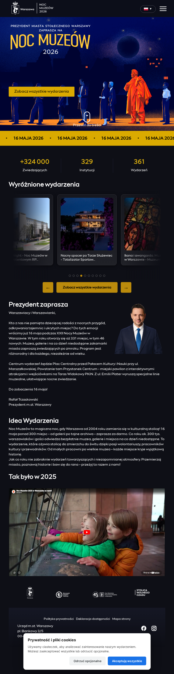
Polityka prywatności (59, 618)
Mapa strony (121, 618)
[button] (70, 276)
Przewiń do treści (87, 125)
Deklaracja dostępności (93, 618)
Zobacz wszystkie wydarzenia (41, 91)
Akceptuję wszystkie (127, 661)
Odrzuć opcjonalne (87, 661)
